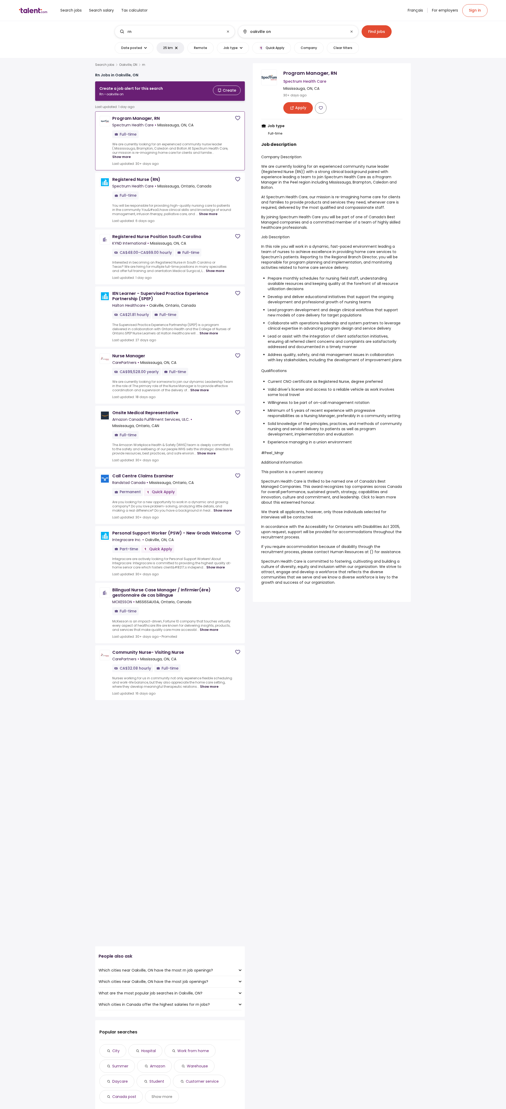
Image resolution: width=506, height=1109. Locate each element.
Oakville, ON (128, 64)
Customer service (202, 1081)
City (116, 1050)
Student (156, 1081)
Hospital (148, 1050)
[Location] (293, 31)
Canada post (124, 1096)
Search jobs (104, 64)
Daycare (120, 1081)
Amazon (157, 1066)
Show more (121, 157)
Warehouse (197, 1066)
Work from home (193, 1050)
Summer (120, 1066)
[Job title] (170, 31)
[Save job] (237, 118)
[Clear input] (228, 31)
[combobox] (174, 31)
